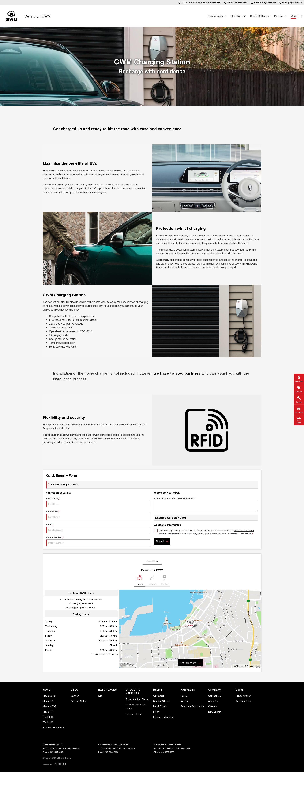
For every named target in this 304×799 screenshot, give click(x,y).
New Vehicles (215, 16)
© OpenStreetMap (252, 666)
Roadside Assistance (192, 706)
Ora (100, 695)
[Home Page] (11, 16)
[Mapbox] (128, 665)
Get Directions (188, 663)
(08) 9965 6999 (85, 603)
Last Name (52, 511)
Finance (157, 711)
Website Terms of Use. (240, 533)
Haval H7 (48, 711)
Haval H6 (48, 701)
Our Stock (236, 16)
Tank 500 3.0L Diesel (137, 699)
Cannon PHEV (133, 713)
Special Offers (258, 16)
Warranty (186, 701)
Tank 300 (48, 717)
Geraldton (152, 561)
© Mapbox (238, 666)
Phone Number (54, 537)
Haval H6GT (49, 706)
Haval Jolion (49, 695)
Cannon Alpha (78, 701)
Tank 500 (48, 722)
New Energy (214, 711)
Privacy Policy (190, 533)
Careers (212, 706)
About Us (213, 701)
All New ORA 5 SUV (54, 727)
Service (278, 16)
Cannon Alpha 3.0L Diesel (136, 706)
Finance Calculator (163, 717)
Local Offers (160, 706)
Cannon (75, 695)
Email (49, 524)
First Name (52, 498)
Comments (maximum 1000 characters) (174, 498)
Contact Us (214, 695)
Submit (160, 541)
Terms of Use (243, 701)
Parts (184, 695)
